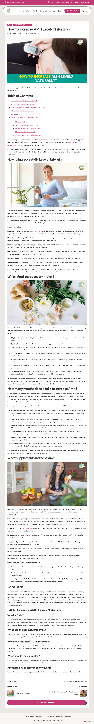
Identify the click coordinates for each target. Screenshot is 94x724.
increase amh (12, 681)
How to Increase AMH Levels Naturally (24, 101)
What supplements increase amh (22, 111)
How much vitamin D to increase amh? (28, 128)
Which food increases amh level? (22, 104)
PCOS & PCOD (18, 25)
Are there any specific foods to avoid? (28, 135)
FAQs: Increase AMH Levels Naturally (24, 117)
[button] (72, 11)
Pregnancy (27, 25)
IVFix (9, 25)
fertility (40, 231)
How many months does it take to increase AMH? (28, 107)
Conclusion (15, 114)
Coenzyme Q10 (27, 528)
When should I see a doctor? (25, 132)
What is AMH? (20, 122)
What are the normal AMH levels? (26, 125)
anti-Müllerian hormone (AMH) (42, 140)
